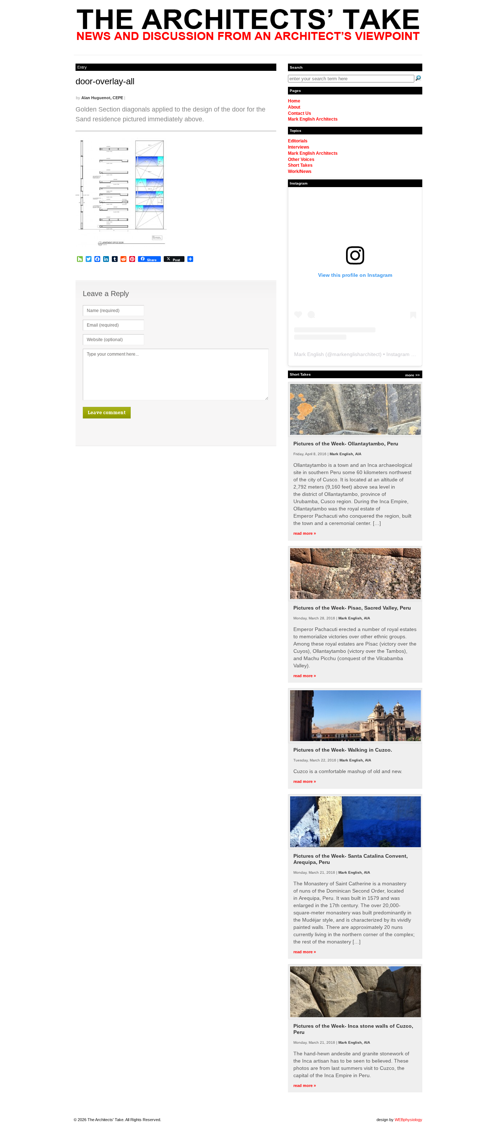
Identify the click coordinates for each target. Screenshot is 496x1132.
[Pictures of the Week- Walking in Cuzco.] (355, 741)
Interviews (298, 147)
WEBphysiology (408, 1119)
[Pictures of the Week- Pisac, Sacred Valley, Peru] (355, 599)
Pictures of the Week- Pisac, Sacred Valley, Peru (352, 608)
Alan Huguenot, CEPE (102, 98)
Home (294, 101)
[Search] (418, 78)
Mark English (309, 354)
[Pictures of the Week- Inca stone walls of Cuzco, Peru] (355, 1017)
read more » (304, 533)
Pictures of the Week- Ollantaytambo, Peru (345, 443)
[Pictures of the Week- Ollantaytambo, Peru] (355, 435)
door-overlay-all (105, 81)
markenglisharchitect (356, 354)
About (294, 107)
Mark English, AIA (345, 454)
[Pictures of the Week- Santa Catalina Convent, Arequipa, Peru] (355, 847)
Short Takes (300, 165)
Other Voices (301, 159)
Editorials (298, 140)
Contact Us (299, 113)
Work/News (300, 171)
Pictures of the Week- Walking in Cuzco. (342, 750)
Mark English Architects (313, 119)
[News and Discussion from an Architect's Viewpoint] (248, 38)
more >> (412, 375)
